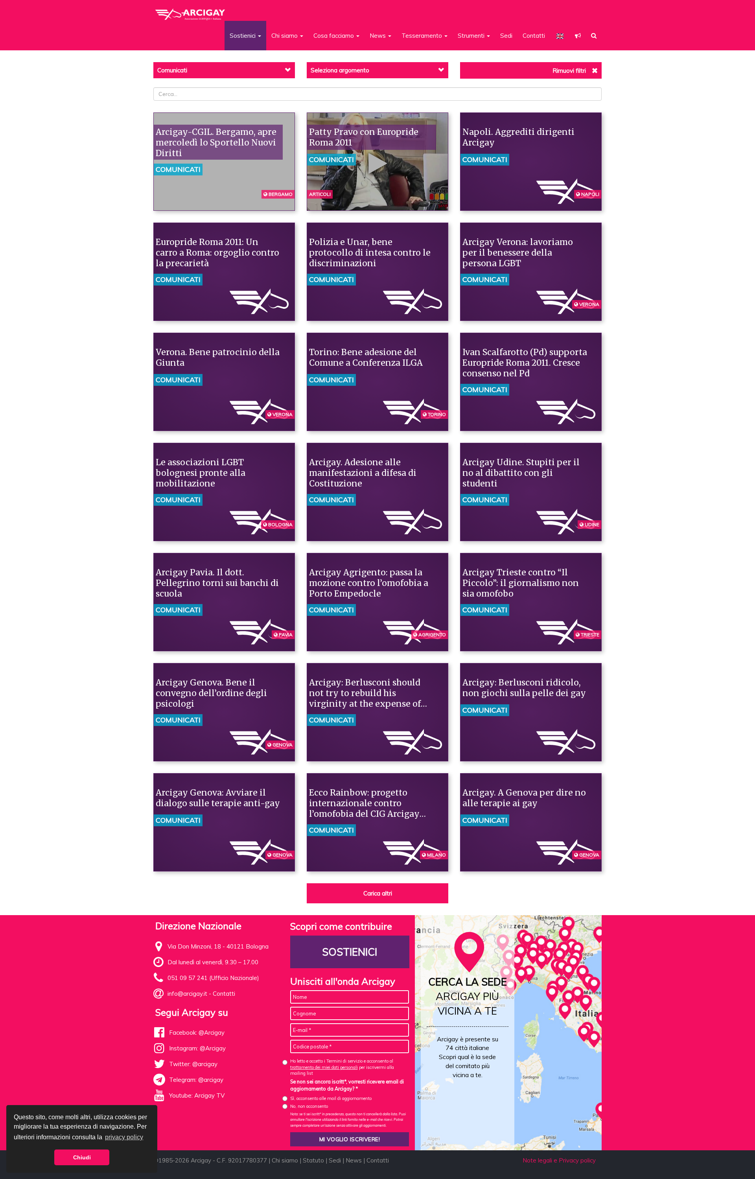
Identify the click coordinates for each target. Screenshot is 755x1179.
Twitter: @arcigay (193, 1064)
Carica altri (377, 893)
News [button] (378, 35)
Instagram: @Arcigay (197, 1048)
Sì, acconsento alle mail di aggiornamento (331, 1098)
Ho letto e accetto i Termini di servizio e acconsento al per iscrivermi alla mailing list (342, 1067)
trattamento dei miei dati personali (324, 1067)
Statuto (313, 1160)
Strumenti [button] (472, 35)
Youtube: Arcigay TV (197, 1095)
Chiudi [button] (82, 1157)
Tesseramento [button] (422, 35)
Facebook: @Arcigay (197, 1032)
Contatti (534, 35)
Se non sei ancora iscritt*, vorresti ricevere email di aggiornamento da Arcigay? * (347, 1085)
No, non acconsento (309, 1106)
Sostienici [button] (243, 35)
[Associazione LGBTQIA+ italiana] (190, 11)
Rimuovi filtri (569, 70)
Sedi (506, 35)
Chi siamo (285, 1160)
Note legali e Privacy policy (559, 1160)
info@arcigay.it (187, 993)
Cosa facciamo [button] (334, 35)
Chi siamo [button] (285, 35)
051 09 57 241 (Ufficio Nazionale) (213, 978)
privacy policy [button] (124, 1137)
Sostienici (349, 951)
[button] (578, 35)
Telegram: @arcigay (196, 1079)
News (354, 1160)
